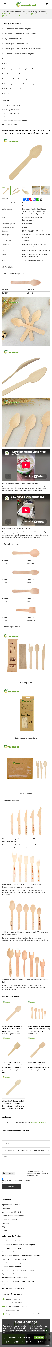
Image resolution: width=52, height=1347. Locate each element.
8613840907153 (12, 1310)
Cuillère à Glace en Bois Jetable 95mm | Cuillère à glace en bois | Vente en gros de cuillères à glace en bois (38, 1066)
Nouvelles (5, 1223)
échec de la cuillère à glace (12, 106)
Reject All (12, 1337)
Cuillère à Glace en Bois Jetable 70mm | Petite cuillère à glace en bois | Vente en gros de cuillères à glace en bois (13, 1067)
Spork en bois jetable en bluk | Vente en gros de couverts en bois (25, 981)
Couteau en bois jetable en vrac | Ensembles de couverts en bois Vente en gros (25, 840)
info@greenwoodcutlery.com (17, 1306)
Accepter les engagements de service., (16, 1182)
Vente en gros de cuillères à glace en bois (30, 12)
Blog (3, 1227)
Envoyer (11, 1186)
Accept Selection (26, 1337)
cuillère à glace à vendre (11, 110)
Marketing (43, 1342)
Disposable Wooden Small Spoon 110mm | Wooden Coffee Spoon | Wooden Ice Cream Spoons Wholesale (35, 211)
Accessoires (9, 1173)
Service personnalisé (10, 1219)
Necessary (11, 1342)
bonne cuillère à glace (10, 124)
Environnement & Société (11, 1212)
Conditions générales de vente (12, 1183)
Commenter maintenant (38, 1122)
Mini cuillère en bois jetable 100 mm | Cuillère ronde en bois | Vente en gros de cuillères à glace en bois (12, 1030)
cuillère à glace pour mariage (13, 113)
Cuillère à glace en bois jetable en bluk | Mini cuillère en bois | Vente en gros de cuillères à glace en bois (38, 1030)
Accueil (5, 12)
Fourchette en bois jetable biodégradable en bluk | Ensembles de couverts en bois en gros (21, 886)
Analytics (21, 1342)
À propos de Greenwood (11, 1205)
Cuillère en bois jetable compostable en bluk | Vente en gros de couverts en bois (25, 933)
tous (11, 12)
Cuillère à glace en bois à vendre (14, 121)
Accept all (39, 1337)
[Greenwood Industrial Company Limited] (26, 4)
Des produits (6, 1208)
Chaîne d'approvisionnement (13, 1216)
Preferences (32, 1342)
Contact (5, 1230)
